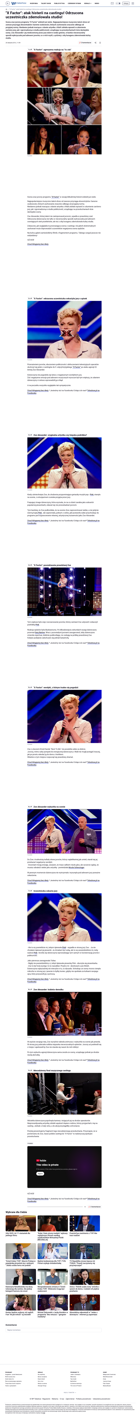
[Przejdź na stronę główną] (8, 5)
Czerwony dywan (74, 3)
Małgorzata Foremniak (109, 1374)
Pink (91, 494)
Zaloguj (126, 3)
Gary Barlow (40, 632)
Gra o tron (40, 1381)
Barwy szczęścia (42, 1376)
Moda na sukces (42, 1383)
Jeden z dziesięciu (75, 1374)
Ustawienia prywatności (101, 1399)
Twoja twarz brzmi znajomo (13, 1383)
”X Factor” (55, 197)
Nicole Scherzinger (76, 867)
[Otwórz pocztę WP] (112, 3)
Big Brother (73, 1381)
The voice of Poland (75, 1386)
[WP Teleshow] (20, 3)
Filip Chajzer (106, 1383)
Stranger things (42, 1386)
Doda (104, 1379)
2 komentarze (86, 43)
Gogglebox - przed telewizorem (13, 1374)
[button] (118, 3)
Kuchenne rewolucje (75, 1383)
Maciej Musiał (107, 1386)
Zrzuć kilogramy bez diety (37, 244)
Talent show (46, 3)
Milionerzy (73, 1376)
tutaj (44, 1413)
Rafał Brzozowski (107, 1376)
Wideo (97, 3)
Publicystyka (59, 3)
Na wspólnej (41, 1374)
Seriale (87, 3)
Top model (73, 1379)
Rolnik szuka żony (10, 1376)
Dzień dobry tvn (9, 1379)
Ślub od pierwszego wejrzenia (13, 1381)
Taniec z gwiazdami (10, 1386)
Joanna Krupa (107, 1381)
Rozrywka (34, 3)
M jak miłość (41, 1379)
